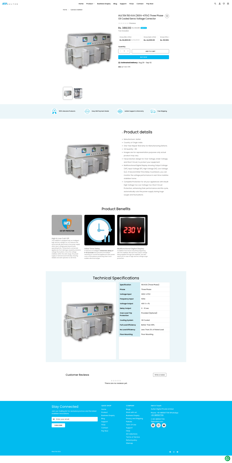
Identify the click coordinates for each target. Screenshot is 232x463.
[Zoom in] (110, 17)
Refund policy (131, 440)
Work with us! (131, 412)
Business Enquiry (104, 4)
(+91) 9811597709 (157, 419)
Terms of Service (133, 437)
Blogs (128, 409)
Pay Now (149, 4)
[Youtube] (164, 425)
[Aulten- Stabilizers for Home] (9, 3)
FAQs (131, 4)
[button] (228, 4)
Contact (140, 4)
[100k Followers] (158, 425)
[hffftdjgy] (153, 425)
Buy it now (143, 57)
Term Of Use (131, 425)
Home (81, 4)
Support (123, 4)
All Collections (131, 434)
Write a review (160, 375)
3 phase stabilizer (76, 10)
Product (89, 4)
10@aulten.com (157, 421)
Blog (115, 4)
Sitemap (129, 443)
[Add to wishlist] (167, 16)
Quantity (121, 46)
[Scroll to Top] (228, 453)
